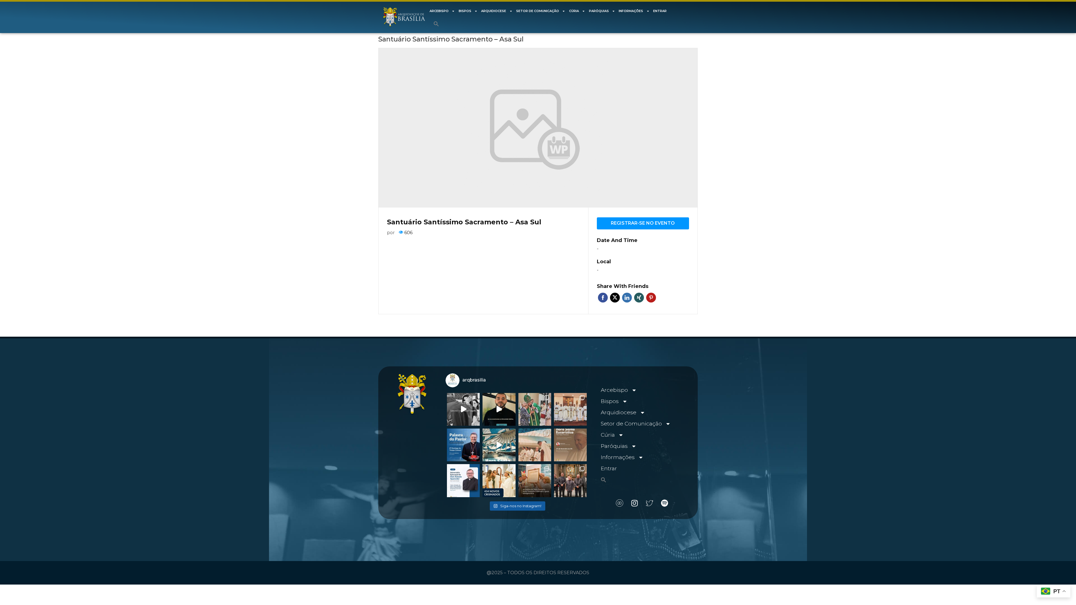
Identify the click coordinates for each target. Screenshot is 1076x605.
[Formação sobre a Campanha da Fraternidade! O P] (499, 409)
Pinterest (651, 297)
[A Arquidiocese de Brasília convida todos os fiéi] (570, 445)
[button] (436, 23)
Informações (631, 11)
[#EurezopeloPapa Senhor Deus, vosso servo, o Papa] (499, 445)
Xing (639, 297)
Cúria (574, 11)
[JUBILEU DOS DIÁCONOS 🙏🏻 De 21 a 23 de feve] (570, 480)
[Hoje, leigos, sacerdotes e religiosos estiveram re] (534, 445)
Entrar (660, 11)
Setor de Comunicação (537, 11)
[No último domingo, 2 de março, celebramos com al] (534, 409)
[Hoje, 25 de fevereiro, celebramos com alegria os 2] (463, 480)
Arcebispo (439, 11)
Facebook (603, 297)
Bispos (465, 11)
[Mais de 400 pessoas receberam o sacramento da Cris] (499, 480)
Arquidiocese (493, 11)
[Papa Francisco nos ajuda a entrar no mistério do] (463, 445)
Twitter (615, 297)
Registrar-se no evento (643, 223)
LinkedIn (627, 297)
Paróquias (599, 11)
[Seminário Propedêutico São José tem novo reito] (570, 409)
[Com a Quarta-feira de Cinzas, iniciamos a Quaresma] (463, 409)
